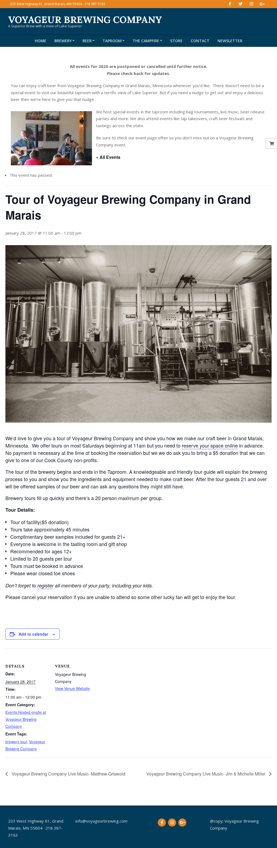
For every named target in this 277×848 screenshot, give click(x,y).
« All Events (108, 157)
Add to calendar (33, 634)
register (45, 585)
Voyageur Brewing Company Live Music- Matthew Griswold (68, 774)
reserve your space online (210, 445)
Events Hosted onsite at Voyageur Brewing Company (25, 719)
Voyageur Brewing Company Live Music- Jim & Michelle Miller (206, 774)
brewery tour (16, 741)
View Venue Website (72, 688)
